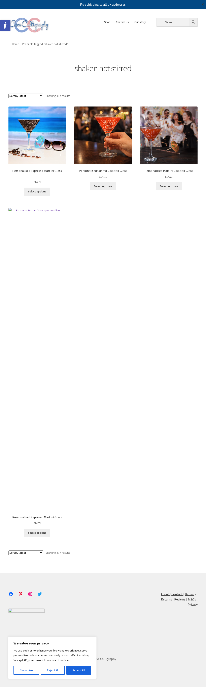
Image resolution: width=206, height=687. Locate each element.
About (165, 594)
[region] (52, 658)
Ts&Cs (191, 599)
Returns (167, 599)
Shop (107, 22)
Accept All (79, 670)
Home (15, 44)
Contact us (122, 22)
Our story (140, 22)
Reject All (52, 670)
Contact (177, 594)
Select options (37, 191)
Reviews (180, 599)
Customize (26, 670)
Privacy (193, 604)
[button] (5, 25)
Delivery (190, 594)
